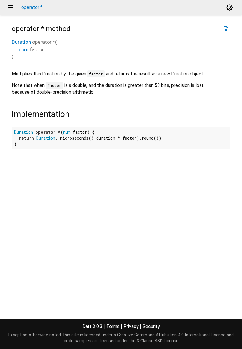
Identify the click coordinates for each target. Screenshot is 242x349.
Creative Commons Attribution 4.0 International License (171, 334)
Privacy (131, 326)
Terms (113, 326)
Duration (21, 42)
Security (151, 326)
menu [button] (10, 7)
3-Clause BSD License (158, 340)
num (24, 49)
